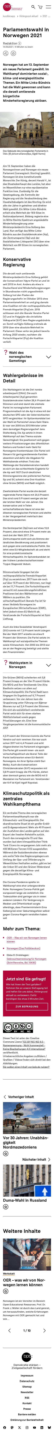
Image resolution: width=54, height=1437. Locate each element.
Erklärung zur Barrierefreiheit (26, 1420)
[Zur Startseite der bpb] (12, 10)
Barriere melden (27, 1414)
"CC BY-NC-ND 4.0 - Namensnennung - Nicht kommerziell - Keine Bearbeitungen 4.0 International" (24, 1045)
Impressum (27, 1375)
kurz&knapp (9, 16)
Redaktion (12, 44)
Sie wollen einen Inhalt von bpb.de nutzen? (26, 1067)
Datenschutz (27, 1381)
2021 (45, 16)
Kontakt (27, 1403)
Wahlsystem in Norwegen (20, 665)
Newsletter (27, 1392)
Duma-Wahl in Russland (25, 1200)
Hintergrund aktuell (28, 16)
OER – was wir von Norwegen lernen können (24, 1282)
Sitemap (27, 1386)
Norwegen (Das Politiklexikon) (23, 948)
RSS (27, 1397)
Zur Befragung (27, 1006)
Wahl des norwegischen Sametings (20, 357)
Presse (27, 1408)
